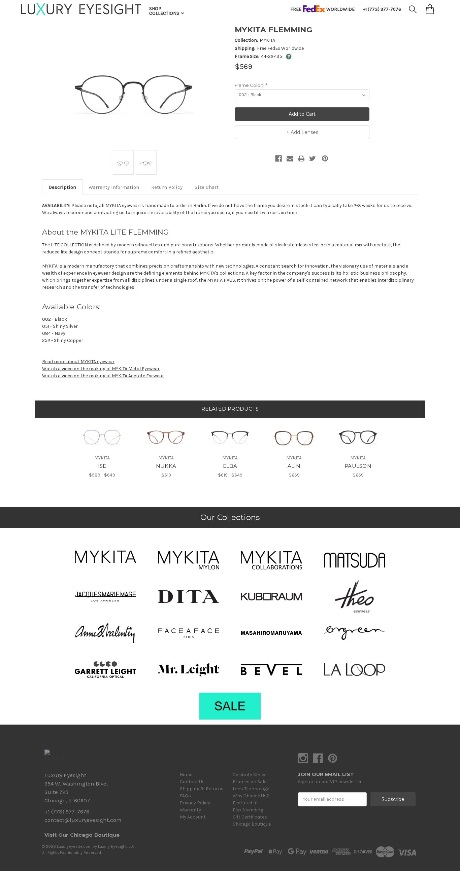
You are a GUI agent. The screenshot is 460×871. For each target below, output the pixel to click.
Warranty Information (114, 187)
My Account (193, 817)
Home (186, 774)
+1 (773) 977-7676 (382, 9)
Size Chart (207, 187)
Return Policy (167, 187)
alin (294, 466)
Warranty (190, 810)
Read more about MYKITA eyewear (78, 361)
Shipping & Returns (202, 789)
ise (102, 466)
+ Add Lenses (302, 132)
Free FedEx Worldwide (280, 48)
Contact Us (192, 782)
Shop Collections (164, 11)
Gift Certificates (250, 817)
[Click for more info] (287, 56)
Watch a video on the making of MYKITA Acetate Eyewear (103, 376)
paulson (357, 466)
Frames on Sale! (250, 782)
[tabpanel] (102, 448)
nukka (166, 466)
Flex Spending (248, 810)
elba (230, 466)
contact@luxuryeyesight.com (82, 820)
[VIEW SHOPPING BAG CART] (430, 9)
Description (62, 187)
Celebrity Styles (250, 774)
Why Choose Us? (251, 796)
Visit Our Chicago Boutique (82, 835)
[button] (105, 556)
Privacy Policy (195, 803)
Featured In (245, 803)
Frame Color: (251, 85)
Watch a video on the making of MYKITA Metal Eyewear (101, 369)
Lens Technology (251, 789)
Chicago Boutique (252, 824)
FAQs (185, 796)
